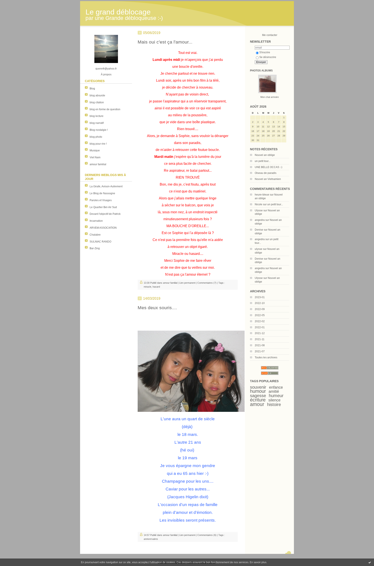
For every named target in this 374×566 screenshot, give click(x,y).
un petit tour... (262, 161)
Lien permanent (187, 282)
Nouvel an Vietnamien (268, 179)
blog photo (96, 136)
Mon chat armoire (269, 97)
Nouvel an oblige (265, 155)
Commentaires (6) (206, 535)
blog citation (97, 102)
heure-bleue (262, 194)
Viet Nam (95, 157)
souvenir (258, 387)
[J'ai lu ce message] (369, 562)
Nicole (258, 204)
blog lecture (96, 116)
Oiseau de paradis (265, 173)
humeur (276, 395)
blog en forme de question (105, 109)
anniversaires (151, 539)
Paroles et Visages (101, 200)
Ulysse (259, 210)
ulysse (258, 249)
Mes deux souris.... (157, 307)
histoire (274, 404)
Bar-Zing (95, 248)
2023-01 (260, 297)
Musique (95, 150)
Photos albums (261, 70)
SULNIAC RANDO (100, 241)
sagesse (258, 395)
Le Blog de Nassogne (102, 193)
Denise (259, 229)
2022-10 (260, 303)
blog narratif (97, 123)
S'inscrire (264, 52)
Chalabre (95, 234)
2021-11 (259, 339)
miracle (147, 286)
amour (257, 404)
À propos (106, 74)
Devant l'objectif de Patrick (105, 213)
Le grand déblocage (118, 12)
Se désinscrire (267, 57)
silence (274, 400)
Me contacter (269, 35)
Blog (92, 88)
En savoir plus (258, 562)
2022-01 (260, 327)
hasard (156, 286)
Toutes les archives (266, 357)
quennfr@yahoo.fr (106, 68)
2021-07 (260, 351)
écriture (258, 400)
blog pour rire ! (98, 143)
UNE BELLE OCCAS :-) (268, 167)
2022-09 (260, 309)
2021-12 (260, 333)
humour (258, 391)
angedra (260, 220)
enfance (276, 387)
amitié (274, 391)
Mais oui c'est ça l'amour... (165, 41)
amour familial (98, 164)
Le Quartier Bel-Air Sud (103, 207)
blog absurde (97, 95)
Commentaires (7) (206, 282)
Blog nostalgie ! (99, 129)
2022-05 (260, 315)
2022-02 (260, 321)
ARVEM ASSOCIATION (103, 227)
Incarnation (96, 220)
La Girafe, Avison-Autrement (106, 186)
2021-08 (260, 345)
